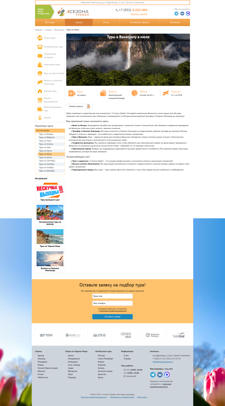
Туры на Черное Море (54, 73)
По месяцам (42, 130)
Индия (41, 365)
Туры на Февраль (47, 137)
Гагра (70, 374)
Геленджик (73, 362)
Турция (41, 355)
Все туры (49, 22)
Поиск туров (49, 38)
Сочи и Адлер (74, 365)
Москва (101, 355)
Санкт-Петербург (105, 359)
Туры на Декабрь (47, 171)
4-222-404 (133, 10)
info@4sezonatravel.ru (163, 362)
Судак (70, 368)
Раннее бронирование (51, 100)
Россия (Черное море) (48, 368)
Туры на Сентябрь (47, 161)
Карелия (102, 365)
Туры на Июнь (45, 151)
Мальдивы (42, 362)
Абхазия (41, 371)
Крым (100, 377)
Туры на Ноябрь (46, 167)
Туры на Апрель (46, 144)
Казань (101, 368)
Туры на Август (45, 157)
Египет (41, 374)
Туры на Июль (45, 154)
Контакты (175, 22)
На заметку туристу (139, 22)
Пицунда (72, 377)
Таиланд (41, 359)
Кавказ (101, 362)
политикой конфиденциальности (113, 311)
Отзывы (127, 359)
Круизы (47, 117)
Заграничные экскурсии (50, 56)
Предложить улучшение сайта (122, 397)
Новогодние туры (52, 64)
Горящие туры (50, 91)
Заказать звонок (138, 14)
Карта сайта (142, 397)
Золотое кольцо (105, 371)
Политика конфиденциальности (94, 397)
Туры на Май (45, 147)
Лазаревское (74, 359)
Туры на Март (45, 141)
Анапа (71, 355)
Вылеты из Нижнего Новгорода (53, 82)
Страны (79, 22)
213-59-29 (176, 359)
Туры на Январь (46, 134)
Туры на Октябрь (46, 164)
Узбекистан (43, 377)
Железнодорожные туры (53, 109)
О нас (106, 22)
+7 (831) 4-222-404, (161, 359)
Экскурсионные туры (53, 47)
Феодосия (72, 371)
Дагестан (102, 374)
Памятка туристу (76, 106)
